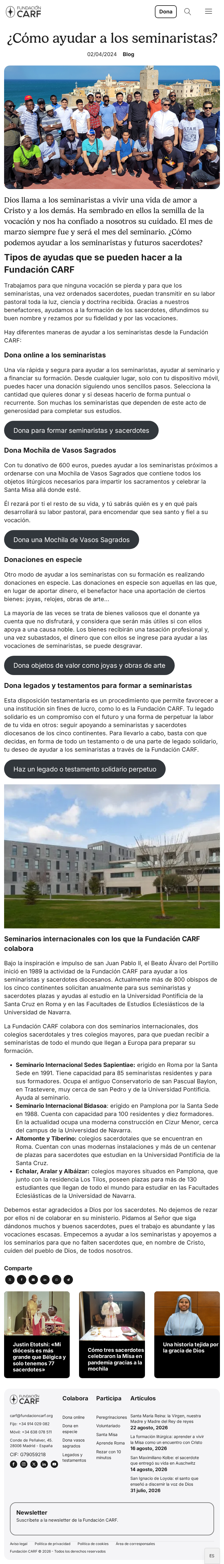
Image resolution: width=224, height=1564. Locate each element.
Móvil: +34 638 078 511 (31, 1432)
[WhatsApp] (56, 1279)
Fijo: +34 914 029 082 (30, 1423)
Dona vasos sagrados (73, 1442)
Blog (128, 54)
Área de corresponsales (135, 1543)
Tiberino (63, 1138)
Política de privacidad (52, 1543)
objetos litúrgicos (28, 481)
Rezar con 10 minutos (108, 1454)
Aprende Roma (110, 1442)
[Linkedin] (45, 1279)
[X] (10, 1279)
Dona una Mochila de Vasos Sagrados (71, 540)
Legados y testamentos (74, 1457)
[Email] (33, 1279)
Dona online (73, 1417)
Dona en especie (70, 1428)
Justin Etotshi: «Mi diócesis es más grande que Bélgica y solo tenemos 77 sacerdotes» (39, 1357)
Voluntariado (108, 1425)
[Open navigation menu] (208, 12)
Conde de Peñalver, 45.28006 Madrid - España (31, 1443)
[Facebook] (21, 1279)
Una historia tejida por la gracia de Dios (190, 1347)
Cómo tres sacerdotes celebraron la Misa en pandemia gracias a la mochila (116, 1359)
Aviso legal (18, 1543)
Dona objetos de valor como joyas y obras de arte (89, 665)
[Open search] (188, 11)
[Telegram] (68, 1279)
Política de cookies (93, 1543)
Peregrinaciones (111, 1417)
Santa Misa (107, 1434)
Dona (165, 11)
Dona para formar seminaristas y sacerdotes (81, 430)
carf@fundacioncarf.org (31, 1415)
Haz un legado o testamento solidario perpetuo (84, 769)
